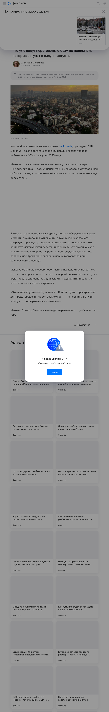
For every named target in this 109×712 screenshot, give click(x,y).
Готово (54, 372)
